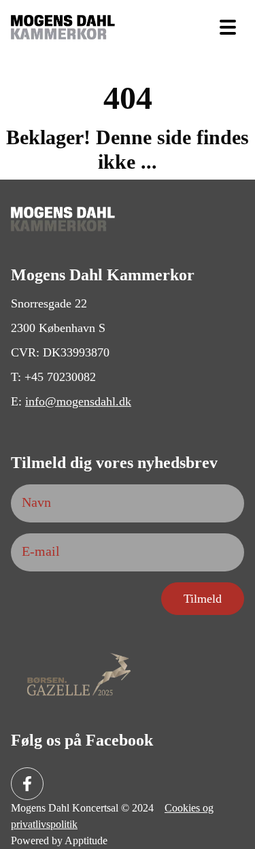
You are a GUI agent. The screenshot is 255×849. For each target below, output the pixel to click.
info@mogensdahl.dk (78, 401)
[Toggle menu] (227, 27)
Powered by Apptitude (59, 840)
